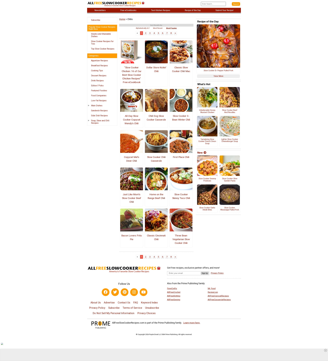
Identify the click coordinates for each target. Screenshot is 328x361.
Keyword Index (149, 302)
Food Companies (98, 95)
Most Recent (157, 28)
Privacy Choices (146, 313)
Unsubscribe (152, 307)
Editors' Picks (97, 85)
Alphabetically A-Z (142, 28)
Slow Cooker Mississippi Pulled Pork (229, 209)
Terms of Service (132, 307)
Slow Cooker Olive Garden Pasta (229, 180)
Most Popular (171, 28)
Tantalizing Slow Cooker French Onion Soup (207, 141)
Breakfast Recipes (99, 65)
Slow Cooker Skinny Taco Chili (181, 196)
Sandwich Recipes (99, 110)
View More (218, 76)
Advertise (109, 302)
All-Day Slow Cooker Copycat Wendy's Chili (131, 119)
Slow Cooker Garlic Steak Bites (207, 209)
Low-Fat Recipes (98, 100)
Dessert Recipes (98, 75)
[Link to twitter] (115, 292)
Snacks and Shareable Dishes (101, 35)
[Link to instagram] (134, 292)
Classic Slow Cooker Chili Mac (181, 69)
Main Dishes (96, 105)
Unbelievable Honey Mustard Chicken (207, 111)
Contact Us (124, 302)
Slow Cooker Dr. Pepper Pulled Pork (218, 71)
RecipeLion (213, 292)
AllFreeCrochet (173, 292)
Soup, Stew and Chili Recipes (100, 121)
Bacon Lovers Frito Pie (131, 237)
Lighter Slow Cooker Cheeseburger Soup (229, 140)
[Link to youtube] (143, 292)
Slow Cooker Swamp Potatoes (207, 180)
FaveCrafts (172, 288)
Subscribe (95, 20)
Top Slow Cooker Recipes (102, 49)
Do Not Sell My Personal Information (113, 313)
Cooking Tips (97, 70)
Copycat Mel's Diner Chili (131, 159)
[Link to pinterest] (124, 292)
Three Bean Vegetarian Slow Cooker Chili (181, 239)
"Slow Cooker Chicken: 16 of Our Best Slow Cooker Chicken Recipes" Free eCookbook (131, 75)
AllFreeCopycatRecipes (218, 296)
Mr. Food (212, 288)
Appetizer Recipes (99, 60)
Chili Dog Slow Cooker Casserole (156, 117)
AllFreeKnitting (173, 296)
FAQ (135, 302)
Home (122, 19)
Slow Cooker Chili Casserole (156, 159)
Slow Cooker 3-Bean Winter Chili (181, 117)
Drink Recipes (97, 80)
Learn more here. (191, 323)
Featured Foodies (99, 90)
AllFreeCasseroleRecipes (219, 299)
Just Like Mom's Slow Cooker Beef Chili (131, 198)
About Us (95, 302)
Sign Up (205, 273)
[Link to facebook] (105, 292)
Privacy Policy (97, 307)
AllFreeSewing (173, 299)
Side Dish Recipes (99, 115)
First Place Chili (181, 157)
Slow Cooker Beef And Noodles (229, 111)
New (200, 152)
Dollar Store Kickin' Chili (156, 69)
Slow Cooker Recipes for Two (102, 42)
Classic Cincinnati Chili (156, 237)
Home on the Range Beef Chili (156, 196)
